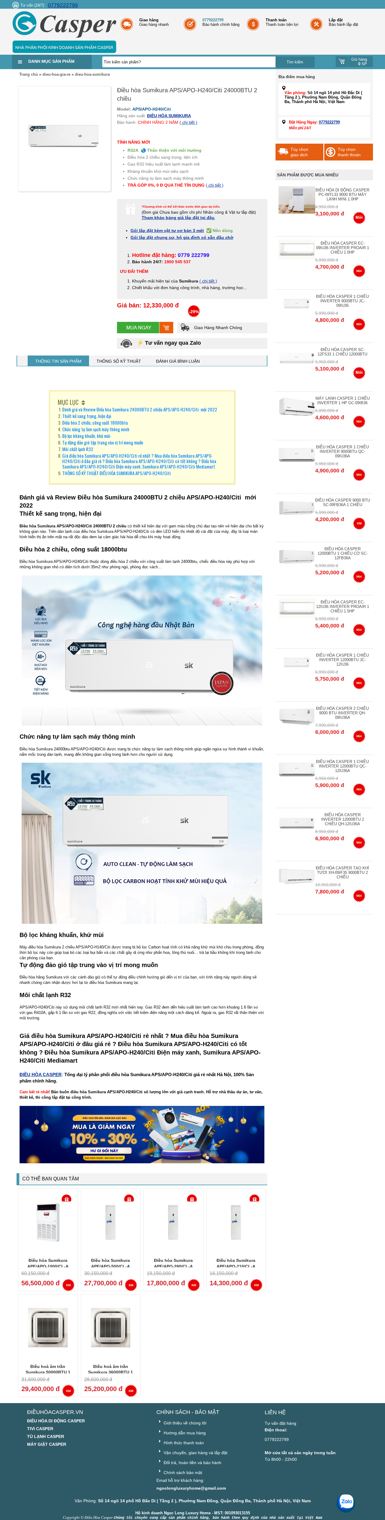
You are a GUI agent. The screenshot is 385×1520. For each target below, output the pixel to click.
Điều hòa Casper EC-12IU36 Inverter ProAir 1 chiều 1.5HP (342, 606)
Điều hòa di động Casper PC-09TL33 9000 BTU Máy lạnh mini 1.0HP (342, 194)
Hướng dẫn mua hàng (184, 1432)
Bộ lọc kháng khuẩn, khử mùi (86, 435)
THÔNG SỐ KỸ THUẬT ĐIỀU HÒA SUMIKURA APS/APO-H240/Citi (116, 473)
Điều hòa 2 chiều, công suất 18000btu (95, 422)
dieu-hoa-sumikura (92, 74)
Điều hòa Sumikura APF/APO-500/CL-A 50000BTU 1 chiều (110, 1266)
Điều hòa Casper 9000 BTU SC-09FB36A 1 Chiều (342, 502)
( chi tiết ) (188, 122)
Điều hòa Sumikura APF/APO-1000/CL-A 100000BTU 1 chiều (48, 1266)
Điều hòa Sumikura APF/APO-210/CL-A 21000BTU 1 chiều (236, 1266)
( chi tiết (207, 281)
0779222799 (63, 5)
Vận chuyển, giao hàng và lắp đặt (194, 1452)
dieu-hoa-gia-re (56, 74)
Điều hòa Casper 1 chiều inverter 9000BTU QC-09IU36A (342, 451)
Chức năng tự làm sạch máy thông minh (95, 429)
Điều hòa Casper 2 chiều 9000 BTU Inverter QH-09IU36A (342, 713)
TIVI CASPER (40, 1428)
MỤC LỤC (68, 402)
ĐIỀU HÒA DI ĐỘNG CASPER (56, 1420)
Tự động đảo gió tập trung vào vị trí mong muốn (102, 442)
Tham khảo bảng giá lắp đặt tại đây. (178, 217)
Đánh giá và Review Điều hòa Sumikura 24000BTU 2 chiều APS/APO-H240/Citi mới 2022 (139, 409)
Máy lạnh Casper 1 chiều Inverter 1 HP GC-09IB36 (343, 400)
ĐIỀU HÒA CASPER (41, 1074)
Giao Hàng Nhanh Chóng (217, 327)
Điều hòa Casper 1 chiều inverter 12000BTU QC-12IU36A (342, 766)
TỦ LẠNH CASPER (45, 1436)
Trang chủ (28, 74)
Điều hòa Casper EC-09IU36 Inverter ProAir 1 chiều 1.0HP (342, 248)
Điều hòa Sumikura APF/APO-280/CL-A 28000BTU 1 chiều (173, 1266)
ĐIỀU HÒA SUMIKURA (169, 115)
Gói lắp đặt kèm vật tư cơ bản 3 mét (167, 230)
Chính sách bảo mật (182, 1472)
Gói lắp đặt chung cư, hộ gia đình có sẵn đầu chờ (182, 237)
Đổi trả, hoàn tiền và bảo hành (191, 1462)
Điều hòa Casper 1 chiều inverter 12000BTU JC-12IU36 (342, 660)
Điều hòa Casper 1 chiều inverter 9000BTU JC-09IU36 (342, 301)
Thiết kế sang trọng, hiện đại (86, 416)
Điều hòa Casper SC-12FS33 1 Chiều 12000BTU (342, 351)
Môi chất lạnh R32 (77, 449)
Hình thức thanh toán (183, 1442)
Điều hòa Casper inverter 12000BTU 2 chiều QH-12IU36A (342, 819)
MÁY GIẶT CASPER (46, 1444)
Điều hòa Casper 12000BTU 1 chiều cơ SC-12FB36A (343, 553)
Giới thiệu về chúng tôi (184, 1423)
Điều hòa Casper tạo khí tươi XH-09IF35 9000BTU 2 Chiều (342, 872)
